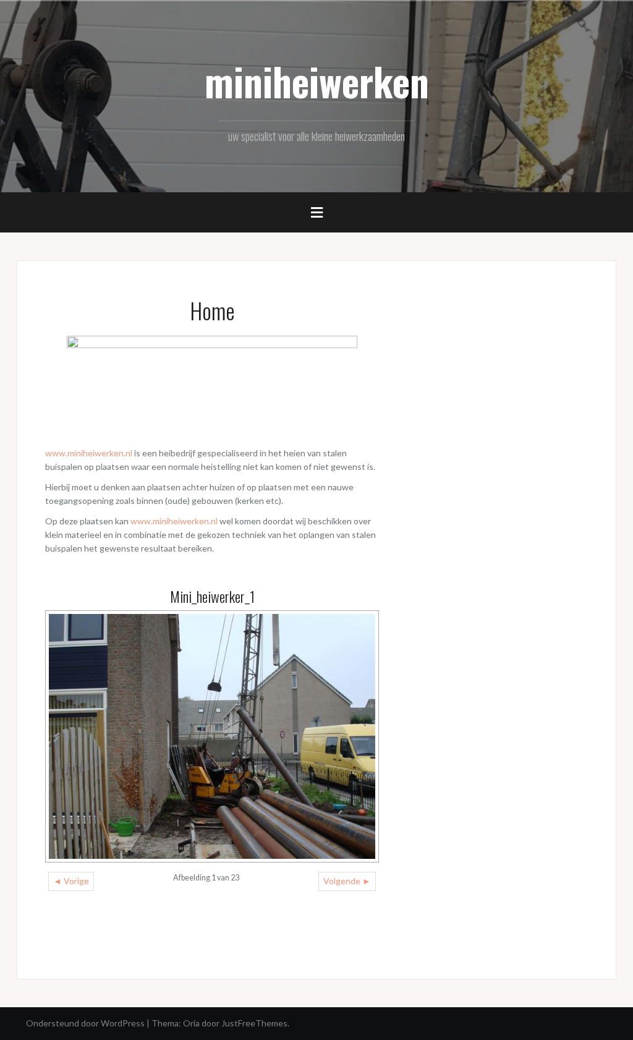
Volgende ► (347, 881)
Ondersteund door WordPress (85, 1023)
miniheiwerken (317, 81)
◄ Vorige (71, 881)
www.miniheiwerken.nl (88, 453)
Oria (191, 1023)
